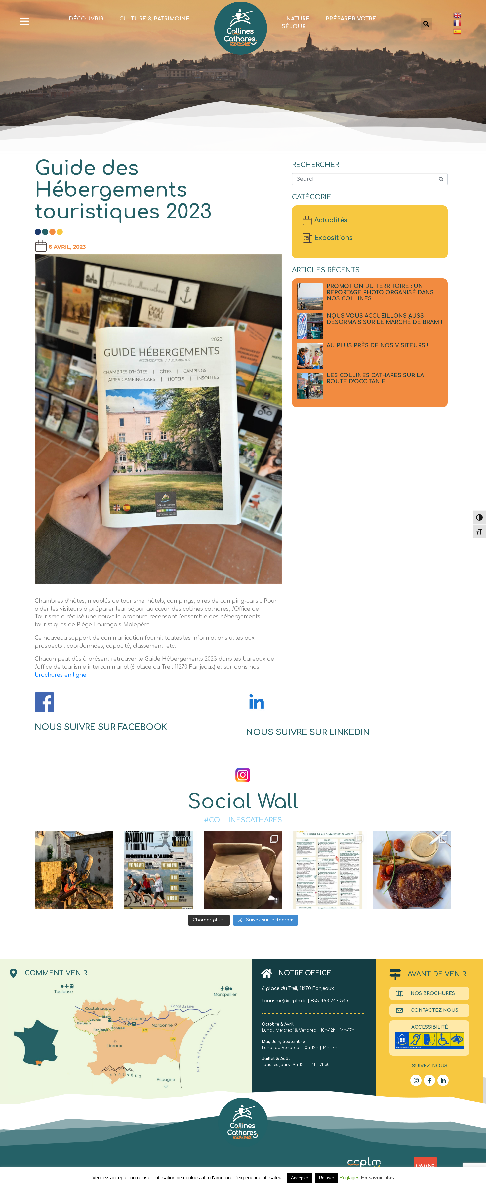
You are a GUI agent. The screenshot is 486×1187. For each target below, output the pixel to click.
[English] (466, 15)
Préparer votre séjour (329, 23)
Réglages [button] (349, 1177)
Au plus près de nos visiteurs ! (377, 346)
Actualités (330, 220)
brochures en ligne (60, 675)
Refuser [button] (326, 1177)
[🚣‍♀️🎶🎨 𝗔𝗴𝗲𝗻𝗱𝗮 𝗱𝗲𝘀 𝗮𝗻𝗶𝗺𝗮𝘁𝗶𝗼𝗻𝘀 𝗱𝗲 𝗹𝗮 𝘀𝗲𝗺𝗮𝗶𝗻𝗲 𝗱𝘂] (328, 870)
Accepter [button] (299, 1177)
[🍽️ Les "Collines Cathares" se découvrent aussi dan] (412, 870)
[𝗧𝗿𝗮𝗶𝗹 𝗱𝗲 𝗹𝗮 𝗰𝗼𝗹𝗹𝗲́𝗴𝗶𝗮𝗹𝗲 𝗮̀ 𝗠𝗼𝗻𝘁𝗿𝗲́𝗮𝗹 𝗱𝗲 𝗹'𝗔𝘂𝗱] (158, 870)
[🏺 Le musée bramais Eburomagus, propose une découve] (243, 870)
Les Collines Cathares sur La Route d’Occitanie (375, 379)
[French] (466, 23)
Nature (298, 19)
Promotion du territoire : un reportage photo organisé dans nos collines (380, 292)
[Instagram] (416, 1080)
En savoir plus (377, 1177)
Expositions (333, 237)
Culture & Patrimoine (154, 19)
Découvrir (86, 19)
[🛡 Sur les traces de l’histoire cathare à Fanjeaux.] (74, 870)
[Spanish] (466, 31)
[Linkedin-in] (443, 1080)
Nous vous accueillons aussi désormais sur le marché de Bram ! (384, 319)
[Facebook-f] (429, 1080)
